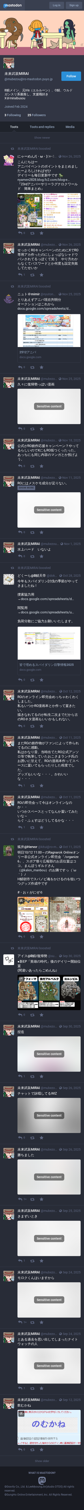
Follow (71, 76)
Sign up (74, 5)
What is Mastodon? (42, 1472)
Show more (26, 487)
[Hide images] (21, 901)
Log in (56, 5)
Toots (14, 127)
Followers (37, 115)
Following (12, 115)
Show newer (42, 137)
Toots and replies (42, 127)
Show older (42, 1461)
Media (70, 127)
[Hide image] (21, 197)
